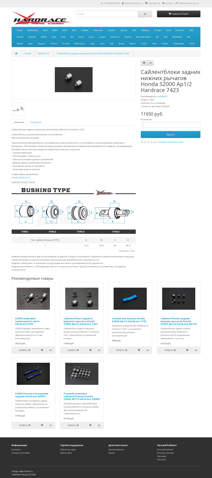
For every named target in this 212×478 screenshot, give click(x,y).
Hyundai (32, 36)
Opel (30, 43)
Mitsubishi (177, 36)
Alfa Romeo (32, 30)
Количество (146, 119)
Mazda (128, 36)
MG (157, 36)
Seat (112, 43)
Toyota (165, 43)
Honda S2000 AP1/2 (21, 177)
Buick (64, 30)
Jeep (63, 36)
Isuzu (54, 36)
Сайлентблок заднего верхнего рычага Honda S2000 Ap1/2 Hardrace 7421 (81, 321)
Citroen (123, 30)
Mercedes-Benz (143, 36)
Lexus (81, 36)
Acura (19, 30)
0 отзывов (161, 142)
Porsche (65, 43)
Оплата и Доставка (21, 452)
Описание (19, 122)
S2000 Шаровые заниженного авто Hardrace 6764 (27, 321)
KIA (71, 36)
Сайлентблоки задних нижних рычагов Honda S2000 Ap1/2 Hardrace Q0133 (178, 321)
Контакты (16, 449)
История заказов (165, 452)
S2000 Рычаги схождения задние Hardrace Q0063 (31, 395)
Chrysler (111, 30)
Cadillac (84, 30)
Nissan (20, 43)
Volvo (192, 43)
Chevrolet (98, 30)
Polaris (53, 43)
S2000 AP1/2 (44, 53)
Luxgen (102, 36)
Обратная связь (68, 449)
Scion (102, 43)
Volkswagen (178, 43)
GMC (191, 30)
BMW (54, 30)
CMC (134, 30)
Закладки (161, 456)
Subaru (132, 43)
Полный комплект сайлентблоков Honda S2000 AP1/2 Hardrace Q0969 (82, 396)
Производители (116, 449)
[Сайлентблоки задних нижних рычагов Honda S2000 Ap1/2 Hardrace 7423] (74, 79)
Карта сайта (66, 452)
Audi (45, 30)
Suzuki (144, 43)
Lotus (91, 36)
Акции (111, 452)
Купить (170, 134)
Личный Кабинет (165, 449)
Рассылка (161, 459)
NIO (189, 36)
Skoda (121, 43)
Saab (92, 43)
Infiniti (44, 36)
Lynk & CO (115, 36)
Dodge (158, 30)
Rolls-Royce (79, 43)
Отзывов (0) (35, 122)
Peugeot (41, 43)
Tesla (154, 43)
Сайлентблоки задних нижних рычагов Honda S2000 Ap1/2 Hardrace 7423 (93, 53)
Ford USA (180, 30)
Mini (166, 36)
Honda (20, 36)
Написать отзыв (175, 142)
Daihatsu (145, 30)
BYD (74, 30)
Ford (168, 30)
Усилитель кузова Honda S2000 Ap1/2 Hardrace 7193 (129, 320)
